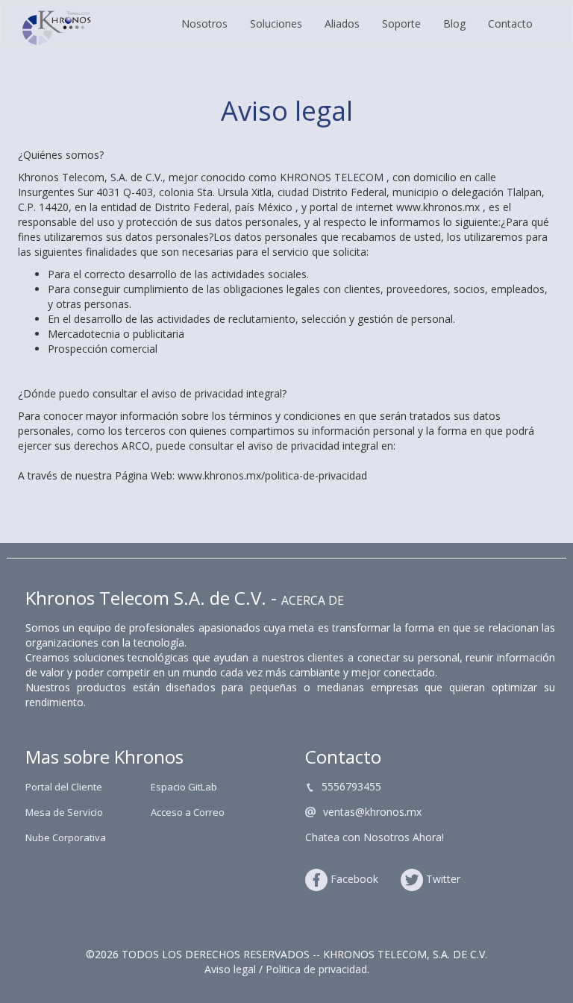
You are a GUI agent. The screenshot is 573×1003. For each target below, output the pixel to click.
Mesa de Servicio (64, 812)
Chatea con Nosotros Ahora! (374, 837)
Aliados (342, 23)
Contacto (510, 23)
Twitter (443, 879)
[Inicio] (57, 27)
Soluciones (276, 23)
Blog (454, 23)
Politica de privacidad (316, 969)
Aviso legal (230, 969)
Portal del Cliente (63, 786)
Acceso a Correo (188, 812)
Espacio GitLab (184, 786)
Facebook (354, 879)
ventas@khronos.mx (372, 812)
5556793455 (351, 786)
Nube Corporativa (65, 837)
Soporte (401, 23)
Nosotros (204, 23)
